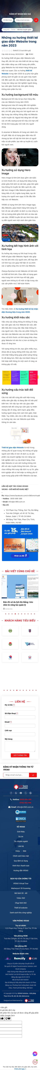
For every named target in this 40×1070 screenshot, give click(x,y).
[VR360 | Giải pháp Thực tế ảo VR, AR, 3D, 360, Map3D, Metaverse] (20, 819)
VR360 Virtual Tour (20, 883)
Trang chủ (6, 29)
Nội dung (8, 739)
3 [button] (12, 613)
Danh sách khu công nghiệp (21, 913)
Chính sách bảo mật (21, 856)
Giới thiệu (21, 832)
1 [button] (5, 613)
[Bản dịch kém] (7, 1019)
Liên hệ (21, 846)
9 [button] (31, 613)
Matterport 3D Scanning (21, 888)
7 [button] (24, 613)
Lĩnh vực (8, 730)
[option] (20, 593)
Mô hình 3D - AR (21, 893)
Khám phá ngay (20, 1069)
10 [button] (34, 613)
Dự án (20, 836)
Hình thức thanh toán (20, 866)
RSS (24, 851)
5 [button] (18, 613)
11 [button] (36, 690)
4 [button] (15, 613)
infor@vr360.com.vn (25, 807)
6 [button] (21, 613)
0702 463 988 (25, 803)
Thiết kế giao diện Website (13, 447)
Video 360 (21, 898)
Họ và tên (9, 705)
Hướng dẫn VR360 (20, 870)
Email (7, 722)
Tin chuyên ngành (21, 841)
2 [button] (8, 613)
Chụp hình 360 (21, 903)
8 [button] (28, 613)
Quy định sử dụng (21, 861)
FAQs (18, 851)
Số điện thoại (10, 713)
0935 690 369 (25, 799)
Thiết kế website (20, 908)
